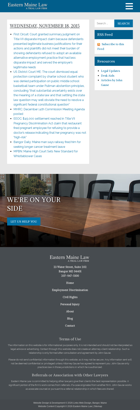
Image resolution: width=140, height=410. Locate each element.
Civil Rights (70, 297)
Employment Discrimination (70, 290)
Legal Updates (110, 71)
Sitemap (98, 406)
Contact (70, 325)
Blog (70, 318)
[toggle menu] (129, 6)
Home (70, 283)
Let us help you (24, 221)
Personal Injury (70, 304)
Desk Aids (107, 75)
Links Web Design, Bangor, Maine (90, 403)
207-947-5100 (70, 275)
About (70, 311)
